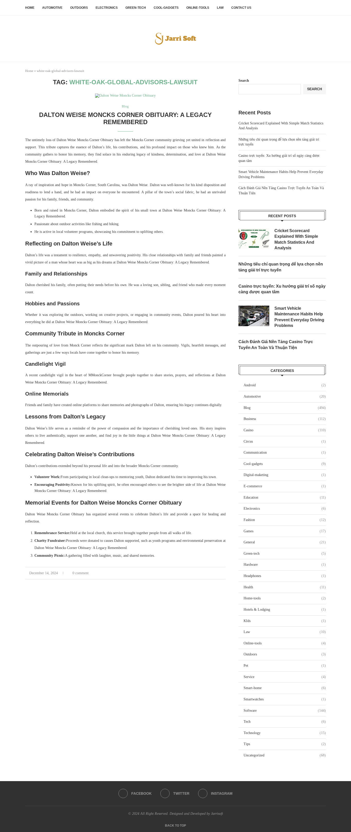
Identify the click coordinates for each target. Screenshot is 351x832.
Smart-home (285, 688)
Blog (285, 408)
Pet (285, 666)
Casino (285, 430)
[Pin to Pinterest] (218, 573)
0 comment (80, 573)
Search (243, 81)
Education (285, 497)
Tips (285, 744)
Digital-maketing (285, 475)
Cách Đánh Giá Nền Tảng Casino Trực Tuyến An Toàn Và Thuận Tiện (275, 345)
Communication (285, 452)
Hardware (285, 564)
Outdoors (79, 8)
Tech (285, 722)
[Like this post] (201, 573)
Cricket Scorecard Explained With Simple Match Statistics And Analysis (296, 239)
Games (285, 531)
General (285, 542)
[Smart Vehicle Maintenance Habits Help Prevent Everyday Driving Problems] (253, 316)
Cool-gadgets (166, 8)
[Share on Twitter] (213, 573)
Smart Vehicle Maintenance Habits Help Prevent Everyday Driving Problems (299, 317)
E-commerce (285, 486)
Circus (285, 441)
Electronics (107, 8)
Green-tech (135, 8)
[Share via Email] (224, 573)
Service (285, 677)
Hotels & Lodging (285, 609)
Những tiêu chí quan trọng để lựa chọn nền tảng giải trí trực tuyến (280, 267)
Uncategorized (285, 755)
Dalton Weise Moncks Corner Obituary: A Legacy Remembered (125, 118)
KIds (285, 621)
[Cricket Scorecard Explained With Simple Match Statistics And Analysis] (253, 238)
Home (29, 8)
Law (220, 8)
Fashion (285, 520)
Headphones (285, 576)
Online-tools (197, 8)
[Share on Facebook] (208, 573)
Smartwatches (285, 699)
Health (285, 587)
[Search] (323, 7)
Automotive (52, 8)
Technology (285, 733)
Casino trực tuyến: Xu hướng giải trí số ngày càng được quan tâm (282, 289)
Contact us (241, 8)
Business (285, 419)
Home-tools (285, 598)
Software (285, 710)
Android (285, 385)
